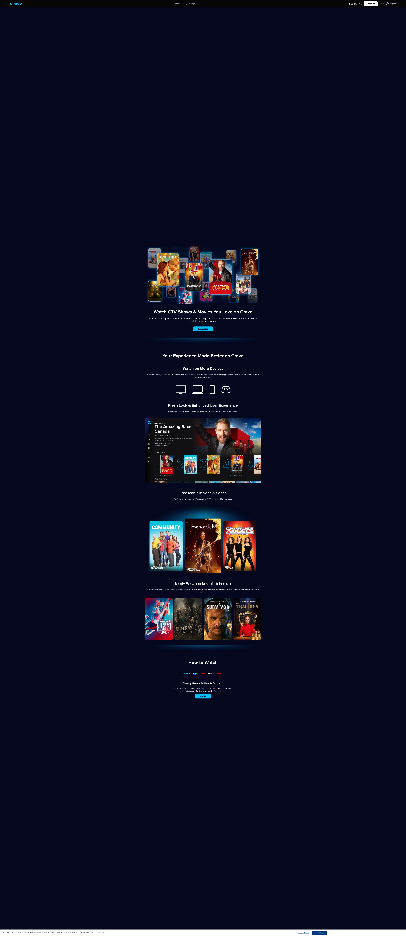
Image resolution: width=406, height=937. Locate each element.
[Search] (360, 3)
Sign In (203, 696)
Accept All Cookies (319, 933)
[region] (203, 933)
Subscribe (370, 4)
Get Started (203, 329)
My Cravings (190, 4)
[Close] (402, 933)
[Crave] (16, 4)
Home (177, 4)
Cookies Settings (303, 933)
